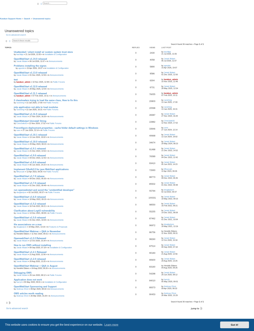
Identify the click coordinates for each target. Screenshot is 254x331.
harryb (19, 282)
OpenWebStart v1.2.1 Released (30, 252)
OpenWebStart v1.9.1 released (30, 148)
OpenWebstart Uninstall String (30, 121)
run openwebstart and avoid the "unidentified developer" (44, 190)
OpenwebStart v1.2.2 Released (30, 238)
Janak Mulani (21, 61)
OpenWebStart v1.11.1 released (30, 93)
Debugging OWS (23, 272)
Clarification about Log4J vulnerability (34, 210)
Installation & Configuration (56, 54)
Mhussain (20, 172)
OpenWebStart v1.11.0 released (30, 114)
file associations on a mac (28, 224)
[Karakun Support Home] (18, 7)
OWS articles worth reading (28, 293)
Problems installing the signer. (30, 66)
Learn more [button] (111, 324)
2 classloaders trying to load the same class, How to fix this (46, 100)
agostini (21, 68)
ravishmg (20, 103)
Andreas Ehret (22, 289)
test (16, 79)
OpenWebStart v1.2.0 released (30, 259)
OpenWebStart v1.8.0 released (30, 162)
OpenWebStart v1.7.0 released (30, 183)
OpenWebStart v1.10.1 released (30, 135)
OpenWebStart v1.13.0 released (30, 72)
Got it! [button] (234, 324)
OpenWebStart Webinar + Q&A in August (35, 266)
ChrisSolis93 (21, 123)
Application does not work (28, 279)
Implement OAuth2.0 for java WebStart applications (41, 169)
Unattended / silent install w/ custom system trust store (43, 52)
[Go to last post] (172, 52)
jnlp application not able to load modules (36, 107)
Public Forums (59, 82)
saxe (18, 130)
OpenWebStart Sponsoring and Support (35, 286)
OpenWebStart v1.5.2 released (30, 203)
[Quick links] (253, 19)
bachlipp (19, 54)
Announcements (55, 61)
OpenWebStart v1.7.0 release (29, 176)
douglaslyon (21, 192)
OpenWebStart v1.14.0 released (30, 59)
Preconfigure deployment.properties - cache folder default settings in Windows (56, 128)
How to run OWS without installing (32, 245)
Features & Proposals (58, 227)
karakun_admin (23, 82)
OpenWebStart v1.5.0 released (30, 217)
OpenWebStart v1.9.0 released (30, 155)
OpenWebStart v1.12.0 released (30, 86)
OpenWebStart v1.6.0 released (30, 197)
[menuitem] (37, 8)
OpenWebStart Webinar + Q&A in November (37, 231)
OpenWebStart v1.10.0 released (30, 141)
